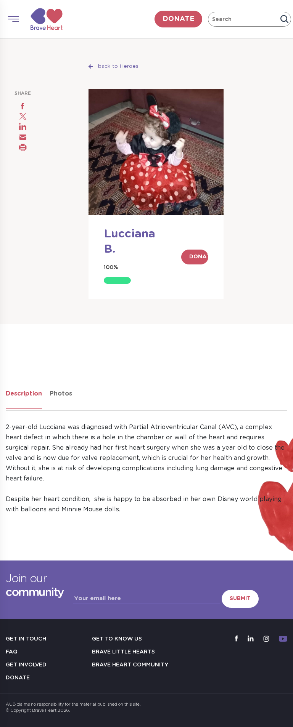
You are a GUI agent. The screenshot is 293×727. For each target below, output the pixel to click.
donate (178, 19)
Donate (18, 678)
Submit (240, 598)
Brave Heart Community (130, 665)
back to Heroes (118, 66)
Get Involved (26, 665)
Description (24, 394)
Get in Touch (26, 639)
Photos (61, 394)
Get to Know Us (117, 639)
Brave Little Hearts (123, 652)
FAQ (12, 652)
